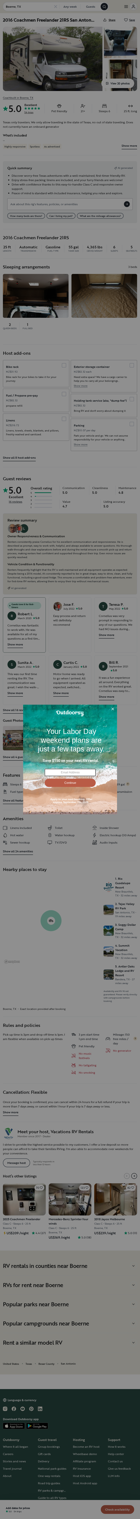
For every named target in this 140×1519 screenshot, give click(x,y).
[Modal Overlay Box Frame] (70, 759)
